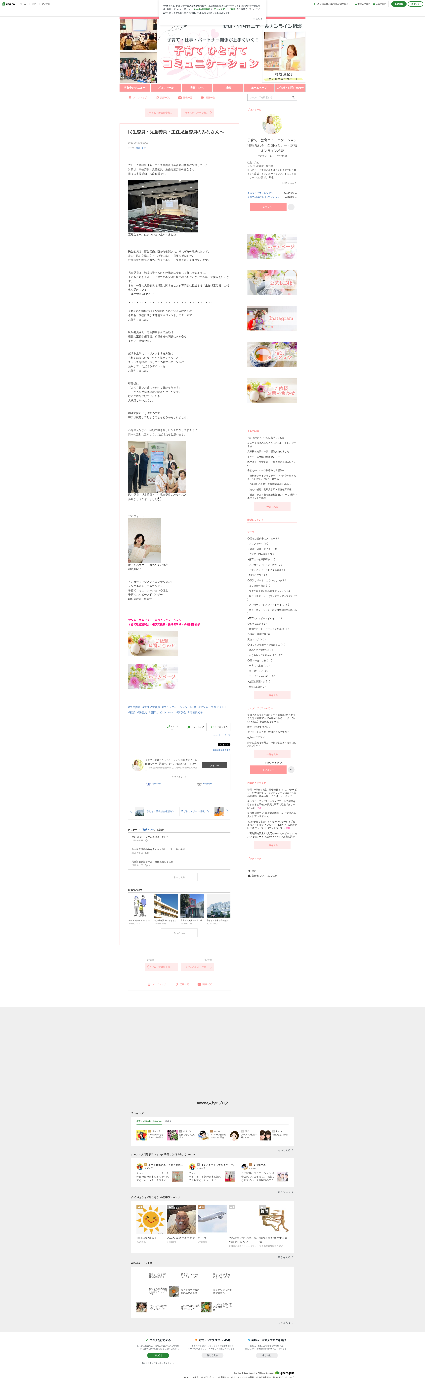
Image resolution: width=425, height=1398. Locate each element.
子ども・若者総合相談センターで (163, 112)
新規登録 (399, 4)
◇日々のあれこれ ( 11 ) (259, 660)
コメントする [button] (197, 727)
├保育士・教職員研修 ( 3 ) (261, 559)
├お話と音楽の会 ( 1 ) (258, 681)
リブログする (221, 727)
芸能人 (168, 1121)
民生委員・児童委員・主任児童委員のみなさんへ (176, 131)
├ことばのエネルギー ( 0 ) (261, 676)
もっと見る (179, 877)
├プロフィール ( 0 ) (257, 543)
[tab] (149, 1121)
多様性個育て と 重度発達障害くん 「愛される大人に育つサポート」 (271, 814)
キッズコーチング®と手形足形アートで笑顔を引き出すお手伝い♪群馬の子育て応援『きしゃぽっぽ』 (271, 804)
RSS (254, 871)
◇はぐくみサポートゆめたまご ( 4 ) (266, 644)
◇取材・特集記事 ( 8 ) (259, 634)
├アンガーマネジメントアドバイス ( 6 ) (268, 604)
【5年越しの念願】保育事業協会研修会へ (269, 484)
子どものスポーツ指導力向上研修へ (199, 112)
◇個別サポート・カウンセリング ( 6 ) (267, 580)
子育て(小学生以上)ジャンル (262, 197)
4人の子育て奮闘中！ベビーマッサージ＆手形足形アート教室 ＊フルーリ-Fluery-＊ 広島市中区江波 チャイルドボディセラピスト (272, 824)
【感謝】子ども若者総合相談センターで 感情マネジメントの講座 (272, 496)
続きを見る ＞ (290, 182)
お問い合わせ (209, 1377)
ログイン (415, 4)
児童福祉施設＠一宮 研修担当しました (268, 451)
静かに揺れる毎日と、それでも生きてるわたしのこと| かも (271, 744)
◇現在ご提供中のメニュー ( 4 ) (264, 538)
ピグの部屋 (281, 156)
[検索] (293, 97)
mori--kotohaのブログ (259, 726)
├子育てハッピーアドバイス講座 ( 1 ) (266, 569)
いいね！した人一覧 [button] (221, 735)
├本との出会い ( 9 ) (257, 670)
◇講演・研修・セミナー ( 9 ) (262, 548)
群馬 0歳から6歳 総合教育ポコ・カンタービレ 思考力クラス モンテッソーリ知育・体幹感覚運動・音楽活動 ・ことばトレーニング (272, 792)
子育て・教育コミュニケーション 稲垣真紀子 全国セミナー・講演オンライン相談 (272, 145)
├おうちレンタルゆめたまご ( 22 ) (265, 655)
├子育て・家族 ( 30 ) (258, 665)
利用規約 (225, 1377)
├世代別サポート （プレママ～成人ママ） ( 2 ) (272, 598)
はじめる (158, 1355)
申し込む (266, 1355)
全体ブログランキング (259, 193)
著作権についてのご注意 (264, 875)
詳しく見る (212, 1355)
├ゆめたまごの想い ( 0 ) (260, 649)
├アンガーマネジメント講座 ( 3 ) (264, 564)
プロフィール (265, 156)
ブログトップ (140, 97)
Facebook (156, 783)
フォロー (214, 765)
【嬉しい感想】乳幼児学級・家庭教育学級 (269, 489)
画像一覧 (187, 97)
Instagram (207, 783)
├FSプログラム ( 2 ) (257, 575)
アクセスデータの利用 (244, 1377)
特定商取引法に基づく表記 (271, 1377)
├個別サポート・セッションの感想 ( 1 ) (268, 628)
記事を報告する (223, 750)
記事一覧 (165, 97)
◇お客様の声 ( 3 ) (257, 623)
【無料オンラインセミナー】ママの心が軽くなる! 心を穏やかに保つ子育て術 (271, 477)
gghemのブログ (255, 737)
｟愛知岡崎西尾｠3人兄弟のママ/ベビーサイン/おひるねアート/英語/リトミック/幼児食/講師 (272, 835)
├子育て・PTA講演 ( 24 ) (260, 554)
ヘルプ (291, 1377)
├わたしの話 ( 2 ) (256, 686)
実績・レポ (141, 148)
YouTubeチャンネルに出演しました (266, 437)
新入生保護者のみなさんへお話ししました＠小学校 (271, 444)
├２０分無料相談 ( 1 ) (258, 585)
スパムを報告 (192, 1377)
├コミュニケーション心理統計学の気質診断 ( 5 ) (272, 611)
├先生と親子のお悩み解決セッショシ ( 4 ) (269, 591)
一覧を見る (272, 506)
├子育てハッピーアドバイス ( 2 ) (264, 618)
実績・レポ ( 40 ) (256, 639)
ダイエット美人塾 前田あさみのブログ (268, 732)
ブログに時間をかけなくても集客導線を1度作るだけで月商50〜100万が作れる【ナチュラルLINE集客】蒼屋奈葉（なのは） (271, 718)
